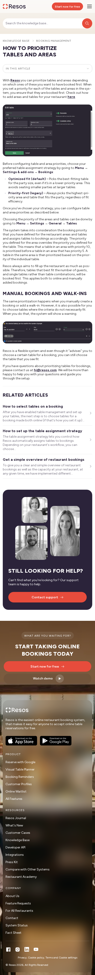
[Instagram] (17, 949)
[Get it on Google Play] (55, 741)
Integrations (15, 855)
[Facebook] (8, 949)
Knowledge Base (16, 40)
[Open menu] (89, 6)
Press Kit (12, 862)
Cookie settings (68, 957)
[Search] (87, 23)
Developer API (15, 847)
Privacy (22, 957)
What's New (14, 825)
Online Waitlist (16, 791)
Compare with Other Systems (28, 869)
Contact (12, 918)
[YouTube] (36, 949)
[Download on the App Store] (21, 741)
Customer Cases (18, 833)
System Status (17, 925)
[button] (47, 130)
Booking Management (53, 40)
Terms (49, 957)
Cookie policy (36, 957)
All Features (14, 799)
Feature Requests (18, 903)
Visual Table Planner (20, 769)
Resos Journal (16, 818)
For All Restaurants (19, 911)
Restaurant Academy (21, 877)
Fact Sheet (13, 933)
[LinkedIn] (27, 949)
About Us (12, 896)
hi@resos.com (45, 370)
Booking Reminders (20, 777)
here (71, 97)
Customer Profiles (19, 784)
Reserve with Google (20, 762)
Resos (15, 80)
